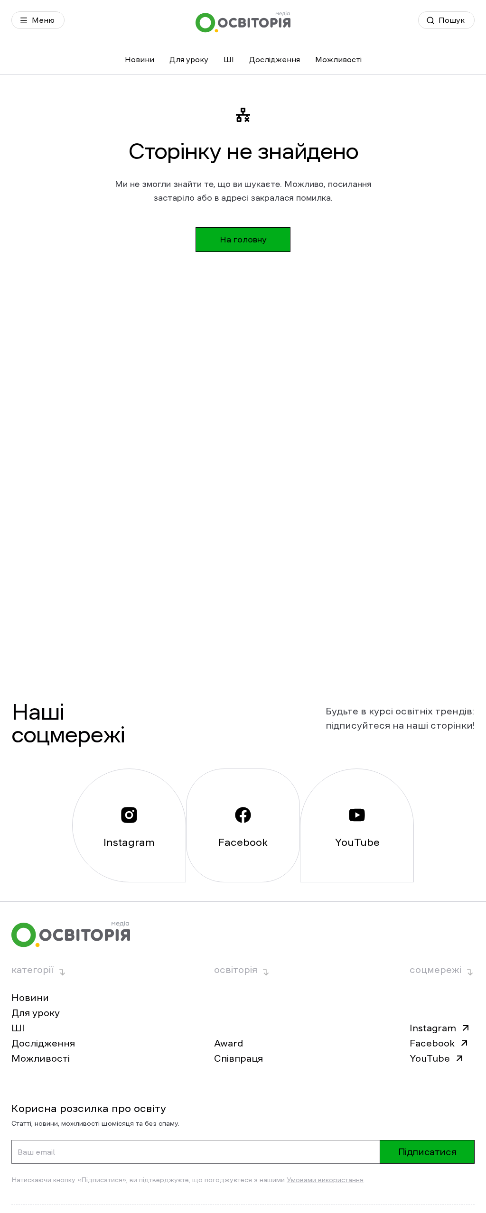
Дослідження (274, 59)
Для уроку (188, 59)
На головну (243, 239)
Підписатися (427, 1152)
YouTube (430, 1058)
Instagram (433, 1028)
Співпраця (238, 1058)
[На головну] (243, 22)
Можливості (338, 59)
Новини (139, 59)
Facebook (432, 1043)
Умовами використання (325, 1179)
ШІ (229, 59)
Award (228, 1043)
